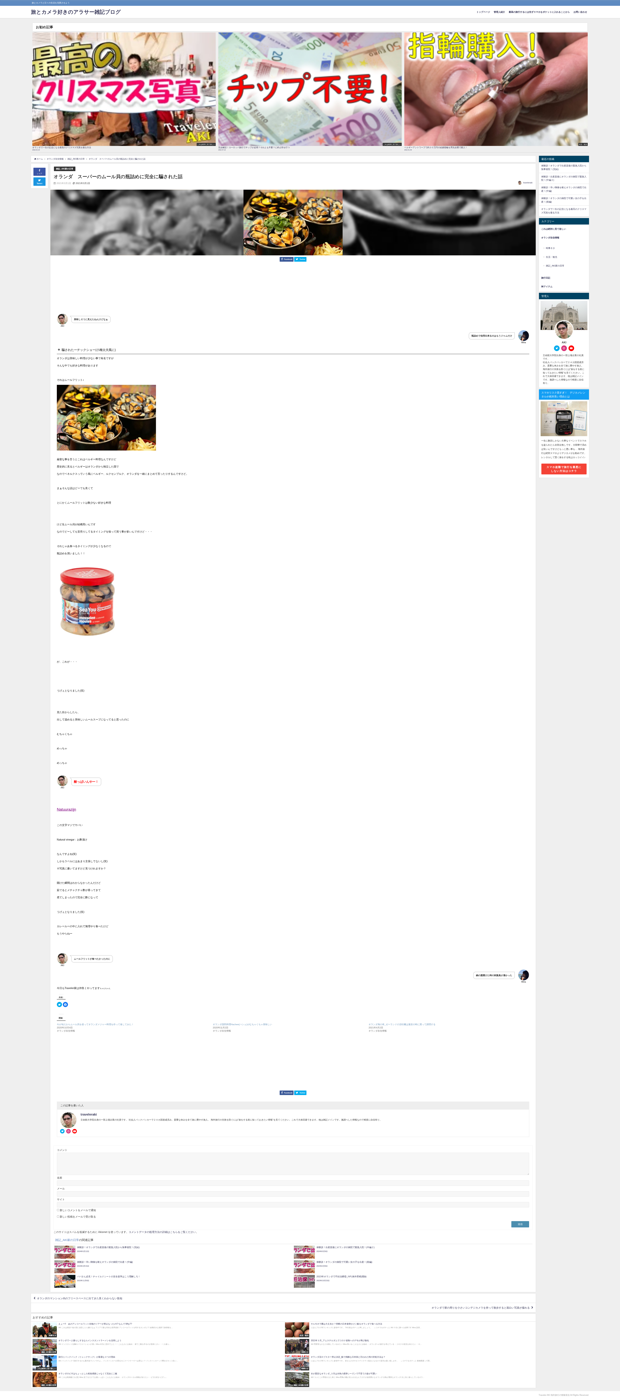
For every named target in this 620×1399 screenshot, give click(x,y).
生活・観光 (551, 257)
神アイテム (547, 286)
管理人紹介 (499, 12)
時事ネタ (550, 248)
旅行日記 (545, 278)
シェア (39, 173)
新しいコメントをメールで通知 (78, 1210)
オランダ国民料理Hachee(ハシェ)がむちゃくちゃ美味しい (242, 1024)
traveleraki (527, 183)
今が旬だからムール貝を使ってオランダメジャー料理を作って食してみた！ (95, 1024)
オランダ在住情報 (550, 237)
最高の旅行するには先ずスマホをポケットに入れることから (539, 12)
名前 (59, 1177)
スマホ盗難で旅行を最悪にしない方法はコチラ (564, 469)
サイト (61, 1199)
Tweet (39, 183)
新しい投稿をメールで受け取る (78, 1216)
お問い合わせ (580, 12)
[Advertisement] (293, 289)
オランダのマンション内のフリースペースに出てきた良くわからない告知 (79, 1298)
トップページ (483, 12)
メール (61, 1188)
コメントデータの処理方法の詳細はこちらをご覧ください (162, 1232)
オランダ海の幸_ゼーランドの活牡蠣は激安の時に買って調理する (402, 1024)
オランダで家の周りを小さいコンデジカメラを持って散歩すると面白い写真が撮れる (481, 1307)
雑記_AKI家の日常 (64, 169)
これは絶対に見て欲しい (553, 229)
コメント (62, 1150)
